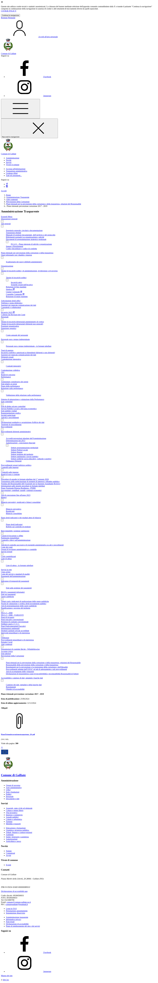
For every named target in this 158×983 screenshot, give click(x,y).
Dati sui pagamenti (8, 594)
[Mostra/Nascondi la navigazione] (20, 109)
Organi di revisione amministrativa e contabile (19, 549)
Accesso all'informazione (15, 169)
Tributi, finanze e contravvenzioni (19, 832)
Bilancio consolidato (14, 513)
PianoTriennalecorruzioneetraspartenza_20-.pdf (18, 734)
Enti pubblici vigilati (9, 411)
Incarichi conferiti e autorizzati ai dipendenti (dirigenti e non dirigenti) (28, 353)
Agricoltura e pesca (13, 841)
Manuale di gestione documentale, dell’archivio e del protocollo (30, 235)
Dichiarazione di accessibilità (17, 924)
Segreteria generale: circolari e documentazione (24, 230)
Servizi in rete (6, 570)
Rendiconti (10, 511)
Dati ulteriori (6, 654)
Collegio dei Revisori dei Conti (13, 315)
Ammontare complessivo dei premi (14, 382)
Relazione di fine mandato (16, 287)
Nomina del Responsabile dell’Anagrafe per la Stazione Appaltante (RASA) (30, 484)
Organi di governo (13, 785)
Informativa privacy (13, 919)
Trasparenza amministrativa (16, 171)
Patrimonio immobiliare (10, 538)
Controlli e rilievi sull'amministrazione (15, 540)
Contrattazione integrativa (11, 359)
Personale (5, 317)
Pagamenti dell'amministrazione (13, 576)
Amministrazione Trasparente (17, 197)
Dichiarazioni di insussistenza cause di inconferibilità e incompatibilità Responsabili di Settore (42, 674)
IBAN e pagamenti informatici (13, 592)
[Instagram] (7, 187)
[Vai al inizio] (2, 748)
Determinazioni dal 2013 (15, 441)
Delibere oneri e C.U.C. (10, 624)
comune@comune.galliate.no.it (19, 902)
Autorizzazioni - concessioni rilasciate (20, 443)
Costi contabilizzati (8, 556)
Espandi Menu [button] (6, 217)
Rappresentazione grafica (11, 413)
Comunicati (10, 853)
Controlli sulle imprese (10, 467)
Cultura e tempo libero (14, 810)
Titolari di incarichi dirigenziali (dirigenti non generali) (22, 324)
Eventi (8, 865)
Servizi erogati (6, 552)
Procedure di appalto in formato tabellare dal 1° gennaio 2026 (25, 479)
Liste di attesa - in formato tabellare (19, 565)
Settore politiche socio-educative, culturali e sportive (31, 459)
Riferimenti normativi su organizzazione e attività (25, 237)
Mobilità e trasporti (13, 824)
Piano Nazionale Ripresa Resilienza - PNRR (18, 488)
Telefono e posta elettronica (11, 303)
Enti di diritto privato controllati (13, 406)
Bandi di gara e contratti (10, 474)
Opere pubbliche (7, 597)
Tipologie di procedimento (11, 425)
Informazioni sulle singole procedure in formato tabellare (23, 486)
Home (8, 195)
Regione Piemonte (8, 18)
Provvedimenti (6, 427)
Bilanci (4, 497)
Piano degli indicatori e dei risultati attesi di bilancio (21, 518)
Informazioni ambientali (10, 628)
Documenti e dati (12, 799)
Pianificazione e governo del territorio (15, 608)
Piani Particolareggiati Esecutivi (13, 626)
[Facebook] (7, 184)
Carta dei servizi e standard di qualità (15, 574)
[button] (12, 158)
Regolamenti (11, 687)
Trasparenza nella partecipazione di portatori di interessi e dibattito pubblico (30, 481)
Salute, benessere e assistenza (17, 837)
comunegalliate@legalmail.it (17, 904)
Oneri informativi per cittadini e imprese (16, 255)
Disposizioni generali (9, 219)
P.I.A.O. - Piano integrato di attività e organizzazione (31, 244)
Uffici (8, 790)
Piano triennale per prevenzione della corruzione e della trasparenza (27, 253)
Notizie (9, 851)
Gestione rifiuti (12, 173)
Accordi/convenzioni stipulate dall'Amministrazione (26, 438)
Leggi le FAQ (11, 909)
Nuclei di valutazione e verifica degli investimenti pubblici (23, 604)
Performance (6, 377)
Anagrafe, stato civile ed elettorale (19, 808)
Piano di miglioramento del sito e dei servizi (23, 926)
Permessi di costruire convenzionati (14, 622)
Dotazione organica (8, 328)
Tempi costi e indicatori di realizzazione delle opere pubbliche (25, 601)
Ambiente (10, 835)
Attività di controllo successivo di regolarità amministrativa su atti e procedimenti (32, 545)
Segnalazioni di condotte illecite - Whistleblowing (20, 649)
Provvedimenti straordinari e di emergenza (17, 640)
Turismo (9, 822)
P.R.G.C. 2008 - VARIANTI (12, 615)
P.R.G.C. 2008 (6, 613)
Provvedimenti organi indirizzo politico (16, 465)
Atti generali (6, 224)
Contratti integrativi (13, 366)
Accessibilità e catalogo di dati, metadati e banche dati (22, 678)
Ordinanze (5, 638)
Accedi (4, 191)
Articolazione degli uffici (10, 301)
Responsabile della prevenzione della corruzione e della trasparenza (32, 665)
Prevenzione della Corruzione (18, 202)
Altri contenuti (12, 199)
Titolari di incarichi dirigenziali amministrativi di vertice (22, 322)
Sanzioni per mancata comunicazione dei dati (18, 305)
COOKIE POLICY (8, 11)
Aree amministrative (14, 788)
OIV (3, 372)
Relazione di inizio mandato (17, 296)
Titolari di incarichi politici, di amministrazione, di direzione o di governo (29, 271)
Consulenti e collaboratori (11, 307)
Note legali (10, 922)
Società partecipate (8, 415)
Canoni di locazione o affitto (12, 536)
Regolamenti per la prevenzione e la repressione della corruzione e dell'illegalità (37, 667)
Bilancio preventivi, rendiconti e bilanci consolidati (20, 502)
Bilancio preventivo (13, 509)
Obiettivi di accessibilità (15, 689)
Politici (8, 794)
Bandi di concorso (8, 375)
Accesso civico (7, 651)
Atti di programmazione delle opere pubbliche (19, 606)
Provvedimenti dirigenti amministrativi (16, 432)
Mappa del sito (6, 976)
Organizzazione (7, 266)
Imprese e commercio (14, 815)
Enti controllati (6, 402)
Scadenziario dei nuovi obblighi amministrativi (24, 262)
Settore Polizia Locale (19, 450)
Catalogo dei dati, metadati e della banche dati (24, 685)
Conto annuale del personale (17, 335)
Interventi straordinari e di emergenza (15, 633)
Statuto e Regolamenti (14, 246)
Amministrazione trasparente (17, 917)
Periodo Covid (6, 642)
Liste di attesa (6, 559)
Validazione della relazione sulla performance (23, 395)
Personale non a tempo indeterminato (15, 339)
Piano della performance (10, 386)
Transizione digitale (13, 233)
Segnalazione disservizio (15, 913)
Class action (5, 572)
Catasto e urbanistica (14, 819)
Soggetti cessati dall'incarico (22, 285)
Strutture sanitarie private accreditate (15, 631)
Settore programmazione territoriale (24, 448)
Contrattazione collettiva (10, 370)
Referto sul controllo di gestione (18, 527)
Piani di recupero (7, 617)
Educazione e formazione (16, 828)
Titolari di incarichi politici (16, 278)
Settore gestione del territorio (22, 454)
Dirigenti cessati (7, 357)
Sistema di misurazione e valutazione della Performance (22, 399)
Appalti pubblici (12, 817)
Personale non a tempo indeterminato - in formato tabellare (28, 346)
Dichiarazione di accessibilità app (14, 891)
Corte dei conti (6, 547)
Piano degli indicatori (14, 524)
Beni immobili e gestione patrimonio (15, 531)
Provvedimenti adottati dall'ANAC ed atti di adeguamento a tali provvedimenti (36, 669)
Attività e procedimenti (10, 417)
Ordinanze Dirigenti (13, 461)
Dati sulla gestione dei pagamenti (19, 588)
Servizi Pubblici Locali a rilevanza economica (19, 409)
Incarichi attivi (16, 282)
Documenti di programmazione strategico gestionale (26, 239)
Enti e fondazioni (12, 792)
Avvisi (8, 855)
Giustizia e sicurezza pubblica (17, 830)
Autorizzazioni (11, 839)
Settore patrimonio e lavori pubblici (24, 457)
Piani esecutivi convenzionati (12, 619)
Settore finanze (16, 452)
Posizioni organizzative (10, 326)
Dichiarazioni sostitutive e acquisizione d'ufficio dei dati (22, 422)
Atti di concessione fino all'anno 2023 (15, 495)
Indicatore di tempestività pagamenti (15, 581)
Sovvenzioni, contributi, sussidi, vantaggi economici (21, 490)
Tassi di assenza (7, 350)
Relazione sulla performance (12, 388)
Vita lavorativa (11, 813)
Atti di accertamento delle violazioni (20, 671)
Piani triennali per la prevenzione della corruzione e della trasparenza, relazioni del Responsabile (43, 204)
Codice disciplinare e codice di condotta (21, 249)
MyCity (6, 980)
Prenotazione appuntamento (17, 911)
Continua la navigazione (10, 15)
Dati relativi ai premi (9, 384)
